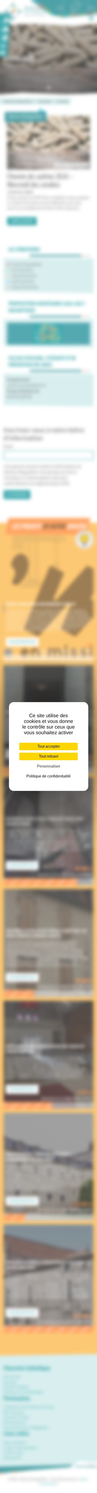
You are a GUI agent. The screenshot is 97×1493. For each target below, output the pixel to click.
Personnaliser (48, 766)
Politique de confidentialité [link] (48, 776)
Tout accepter (48, 746)
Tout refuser (48, 756)
